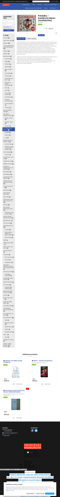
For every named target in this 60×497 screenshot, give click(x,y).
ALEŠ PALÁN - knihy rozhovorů (9, 213)
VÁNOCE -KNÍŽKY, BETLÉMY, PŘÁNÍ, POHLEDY (7, 345)
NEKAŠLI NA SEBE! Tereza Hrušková (12, 361)
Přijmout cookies (49, 493)
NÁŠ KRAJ (6, 43)
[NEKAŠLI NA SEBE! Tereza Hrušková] (15, 372)
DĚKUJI (45, 8)
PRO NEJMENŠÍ (7, 152)
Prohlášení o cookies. (10, 490)
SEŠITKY (7, 329)
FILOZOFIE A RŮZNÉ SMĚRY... (7, 302)
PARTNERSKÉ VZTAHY (8, 226)
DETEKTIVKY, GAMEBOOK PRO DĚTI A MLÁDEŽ (8, 168)
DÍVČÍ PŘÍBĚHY (7, 174)
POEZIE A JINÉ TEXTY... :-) (8, 298)
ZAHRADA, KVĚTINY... (7, 251)
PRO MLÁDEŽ (7, 171)
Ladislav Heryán (9, 326)
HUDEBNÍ (7, 132)
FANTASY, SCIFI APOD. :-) (8, 187)
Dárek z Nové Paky (8, 40)
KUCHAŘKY (6, 254)
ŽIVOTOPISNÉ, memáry (8, 93)
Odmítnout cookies (40, 493)
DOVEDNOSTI (8, 97)
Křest (7, 337)
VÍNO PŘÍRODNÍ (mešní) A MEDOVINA (8, 310)
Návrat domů (9, 237)
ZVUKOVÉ (7, 154)
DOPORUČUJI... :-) (53, 8)
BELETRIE (6, 295)
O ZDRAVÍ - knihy (9, 122)
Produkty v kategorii (31, 38)
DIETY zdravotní (9, 257)
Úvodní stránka (25, 4)
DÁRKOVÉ (6, 51)
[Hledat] (50, 1)
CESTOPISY (6, 196)
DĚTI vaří (7, 259)
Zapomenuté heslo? (7, 28)
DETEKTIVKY (7, 284)
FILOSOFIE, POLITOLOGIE (8, 100)
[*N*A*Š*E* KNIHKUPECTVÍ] (6, 4)
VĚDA (7, 87)
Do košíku (42, 35)
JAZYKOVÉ (8, 76)
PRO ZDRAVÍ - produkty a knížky (8, 115)
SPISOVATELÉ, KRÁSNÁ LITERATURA (8, 84)
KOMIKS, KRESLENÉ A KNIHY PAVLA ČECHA (8, 182)
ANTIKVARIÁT (7, 56)
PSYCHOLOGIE (7, 223)
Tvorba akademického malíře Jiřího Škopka (8, 47)
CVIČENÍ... (7, 126)
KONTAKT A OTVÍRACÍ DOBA (50, 4)
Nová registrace (6, 26)
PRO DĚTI (7, 107)
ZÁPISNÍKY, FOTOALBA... (8, 340)
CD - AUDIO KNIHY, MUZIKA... (7, 129)
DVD (6, 137)
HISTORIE (7, 66)
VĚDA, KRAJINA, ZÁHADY (6, 193)
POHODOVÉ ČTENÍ (8, 271)
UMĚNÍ (7, 61)
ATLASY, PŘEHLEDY (9, 104)
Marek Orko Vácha (9, 323)
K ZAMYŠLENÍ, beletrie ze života (8, 278)
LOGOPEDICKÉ (9, 144)
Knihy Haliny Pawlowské (8, 275)
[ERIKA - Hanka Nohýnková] (44, 372)
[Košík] (57, 1)
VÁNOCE (7, 135)
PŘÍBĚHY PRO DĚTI (8, 163)
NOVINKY (6, 38)
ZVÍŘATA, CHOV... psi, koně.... (8, 247)
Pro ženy (7, 229)
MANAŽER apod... (7, 220)
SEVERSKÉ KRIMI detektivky (8, 288)
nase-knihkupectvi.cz (9, 434)
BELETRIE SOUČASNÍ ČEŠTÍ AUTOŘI (7, 292)
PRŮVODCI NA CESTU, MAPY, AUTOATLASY (8, 201)
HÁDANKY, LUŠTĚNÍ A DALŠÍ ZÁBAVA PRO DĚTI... (9, 148)
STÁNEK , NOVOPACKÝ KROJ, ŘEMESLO (33, 8)
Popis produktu (21, 38)
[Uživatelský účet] (52, 1)
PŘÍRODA (8, 64)
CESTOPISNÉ (8, 73)
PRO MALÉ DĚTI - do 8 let (8, 158)
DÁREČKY (6, 53)
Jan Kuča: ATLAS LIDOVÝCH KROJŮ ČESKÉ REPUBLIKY (14, 391)
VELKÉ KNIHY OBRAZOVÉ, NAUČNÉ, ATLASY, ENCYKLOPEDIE (8, 267)
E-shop (33, 4)
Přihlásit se (9, 30)
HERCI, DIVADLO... (9, 70)
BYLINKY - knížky (8, 118)
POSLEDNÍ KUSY (9, 332)
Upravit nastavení (30, 493)
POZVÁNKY (39, 4)
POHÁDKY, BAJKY (8, 161)
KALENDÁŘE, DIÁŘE (8, 305)
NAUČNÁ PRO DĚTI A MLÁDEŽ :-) (8, 141)
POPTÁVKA (8, 58)
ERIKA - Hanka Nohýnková (42, 361)
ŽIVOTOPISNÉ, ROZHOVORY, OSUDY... (8, 209)
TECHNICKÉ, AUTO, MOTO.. (9, 79)
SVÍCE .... (5, 334)
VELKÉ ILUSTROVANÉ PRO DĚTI (7, 177)
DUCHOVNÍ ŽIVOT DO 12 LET (8, 314)
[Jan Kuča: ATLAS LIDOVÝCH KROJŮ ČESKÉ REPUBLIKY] (15, 404)
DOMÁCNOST (8, 262)
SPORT (7, 90)
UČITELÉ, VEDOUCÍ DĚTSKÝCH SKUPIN (8, 217)
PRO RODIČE (7, 190)
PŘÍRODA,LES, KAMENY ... (8, 243)
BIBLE (6, 320)
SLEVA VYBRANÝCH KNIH (7, 111)
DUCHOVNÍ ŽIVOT (8, 317)
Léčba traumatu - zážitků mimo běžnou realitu (9, 234)
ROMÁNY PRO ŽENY (8, 282)
